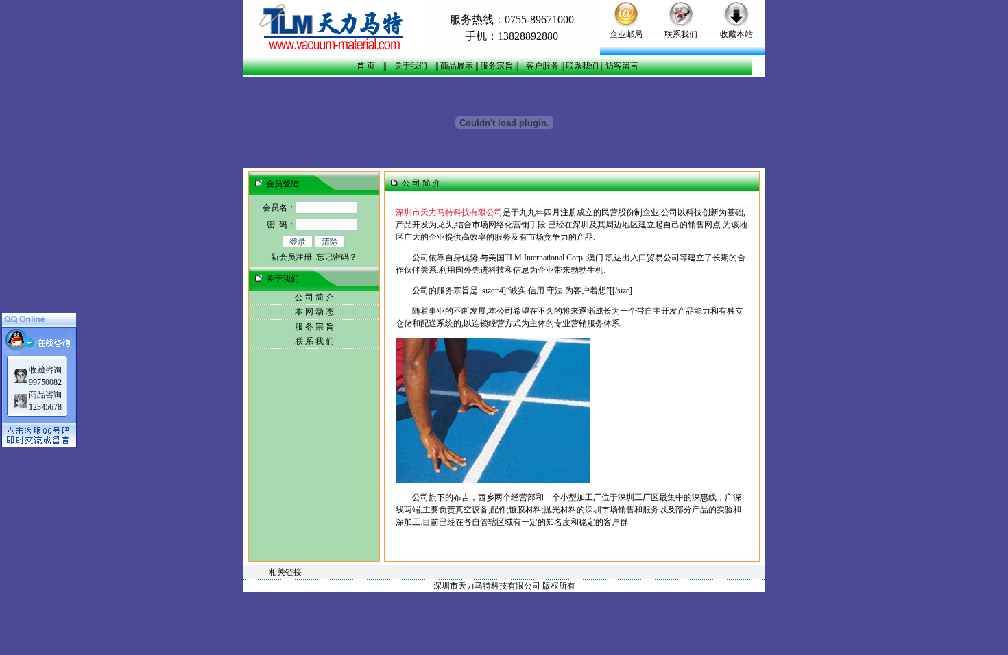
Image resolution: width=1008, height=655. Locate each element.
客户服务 (542, 66)
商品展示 (456, 66)
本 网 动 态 (314, 312)
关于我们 (410, 66)
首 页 (366, 66)
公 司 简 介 (314, 297)
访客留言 (621, 66)
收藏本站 (736, 34)
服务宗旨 (496, 66)
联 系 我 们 (314, 341)
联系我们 (680, 34)
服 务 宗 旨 (314, 327)
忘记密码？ (336, 257)
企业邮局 (626, 34)
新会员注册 (291, 257)
